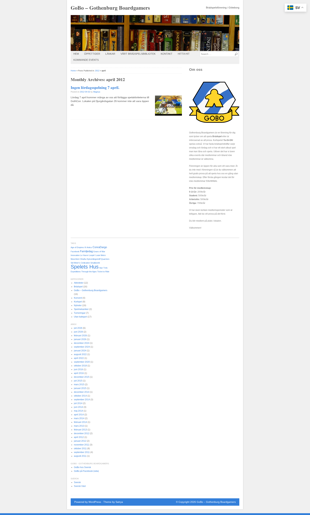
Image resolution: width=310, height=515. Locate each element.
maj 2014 (78, 411)
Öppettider (92, 53)
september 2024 (82, 347)
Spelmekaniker (81, 309)
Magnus (96, 92)
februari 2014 (80, 422)
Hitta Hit (184, 53)
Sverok (77, 482)
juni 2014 (78, 407)
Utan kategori (80, 316)
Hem (76, 53)
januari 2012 (80, 441)
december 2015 (81, 377)
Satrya (119, 501)
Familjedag (86, 251)
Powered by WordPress (87, 501)
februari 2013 (80, 429)
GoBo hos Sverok (82, 467)
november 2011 (81, 444)
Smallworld (95, 263)
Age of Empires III (78, 247)
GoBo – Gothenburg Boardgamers (110, 7)
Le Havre (84, 255)
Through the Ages (89, 271)
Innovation (75, 255)
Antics (89, 247)
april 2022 (79, 358)
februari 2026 (80, 335)
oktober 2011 (80, 448)
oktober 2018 (80, 365)
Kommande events (86, 59)
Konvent (78, 298)
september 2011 (82, 452)
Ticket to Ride (103, 271)
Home (73, 71)
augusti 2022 (80, 354)
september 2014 (82, 399)
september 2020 (82, 362)
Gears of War (99, 251)
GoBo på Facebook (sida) (86, 471)
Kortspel (78, 301)
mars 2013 (79, 426)
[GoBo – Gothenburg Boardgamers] (155, 33)
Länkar (110, 53)
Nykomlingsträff (93, 259)
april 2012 (79, 437)
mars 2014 (79, 418)
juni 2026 (78, 332)
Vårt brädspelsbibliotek (138, 53)
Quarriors (105, 259)
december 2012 (81, 433)
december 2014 (81, 392)
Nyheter (78, 305)
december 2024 (81, 343)
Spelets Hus (85, 267)
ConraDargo (100, 247)
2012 (97, 71)
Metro (103, 255)
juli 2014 (78, 403)
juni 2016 (78, 369)
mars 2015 (79, 384)
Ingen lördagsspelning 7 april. (95, 87)
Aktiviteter (78, 283)
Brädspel (78, 286)
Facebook (75, 251)
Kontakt (166, 53)
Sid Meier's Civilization (80, 263)
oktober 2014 (80, 396)
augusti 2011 (80, 456)
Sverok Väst (80, 486)
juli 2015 (78, 380)
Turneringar (79, 313)
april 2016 (79, 373)
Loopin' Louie (94, 255)
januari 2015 (80, 388)
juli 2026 (78, 328)
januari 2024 (80, 350)
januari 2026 (80, 339)
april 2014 (79, 414)
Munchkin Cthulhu (78, 259)
